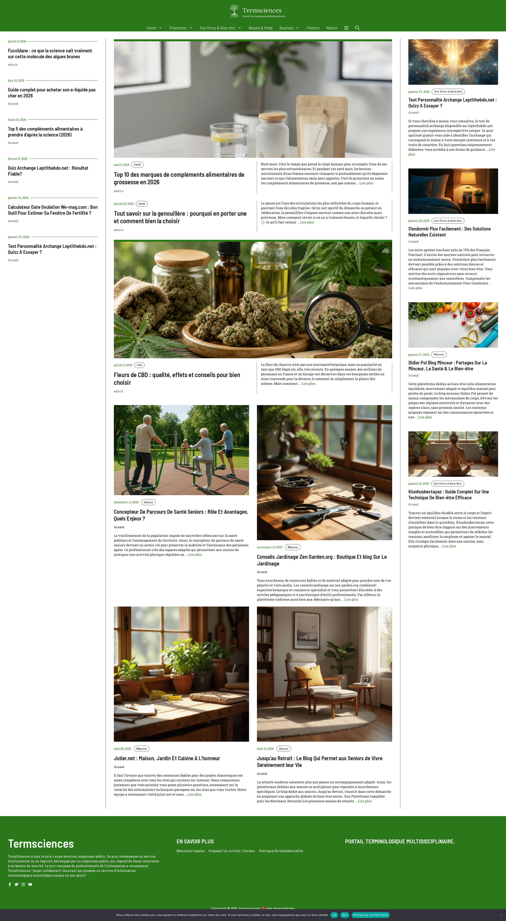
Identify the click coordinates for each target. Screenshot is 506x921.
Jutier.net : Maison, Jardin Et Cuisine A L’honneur (167, 758)
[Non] (501, 915)
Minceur (439, 354)
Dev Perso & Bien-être (217, 27)
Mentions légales (191, 851)
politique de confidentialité (281, 851)
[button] (357, 27)
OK (334, 914)
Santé (151, 27)
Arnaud (13, 103)
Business (286, 27)
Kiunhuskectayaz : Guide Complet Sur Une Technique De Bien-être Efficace (448, 494)
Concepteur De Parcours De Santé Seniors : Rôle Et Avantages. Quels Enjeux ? (181, 515)
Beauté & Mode (260, 27)
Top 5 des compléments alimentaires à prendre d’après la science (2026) (45, 131)
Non (344, 914)
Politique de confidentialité (370, 914)
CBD (139, 365)
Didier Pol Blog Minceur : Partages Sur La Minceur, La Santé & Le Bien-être (447, 365)
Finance (313, 27)
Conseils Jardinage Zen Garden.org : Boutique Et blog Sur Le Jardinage (322, 560)
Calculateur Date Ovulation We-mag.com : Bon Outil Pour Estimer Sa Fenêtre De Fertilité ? (53, 210)
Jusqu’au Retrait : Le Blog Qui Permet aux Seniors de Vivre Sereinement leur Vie (319, 761)
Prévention (178, 27)
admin (13, 64)
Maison (331, 27)
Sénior (148, 502)
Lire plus (366, 183)
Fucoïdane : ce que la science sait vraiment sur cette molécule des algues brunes (50, 53)
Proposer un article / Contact (232, 851)
